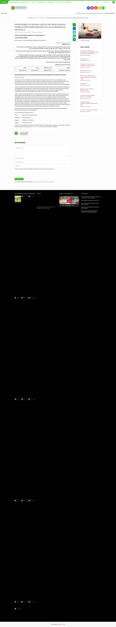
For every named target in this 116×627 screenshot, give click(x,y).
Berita (58, 2)
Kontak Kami (67, 2)
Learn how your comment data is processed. (43, 181)
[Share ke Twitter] (74, 32)
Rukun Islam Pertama (85, 70)
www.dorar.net (35, 126)
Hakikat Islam (83, 83)
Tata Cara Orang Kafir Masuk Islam (89, 110)
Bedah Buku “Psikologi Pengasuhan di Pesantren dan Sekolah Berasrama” (89, 211)
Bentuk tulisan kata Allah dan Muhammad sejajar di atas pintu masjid (88, 77)
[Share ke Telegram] (74, 39)
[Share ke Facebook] (74, 28)
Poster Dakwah (41, 2)
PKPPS (33, 2)
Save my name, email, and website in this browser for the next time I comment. (34, 169)
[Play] (60, 205)
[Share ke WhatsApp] (74, 35)
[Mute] (75, 205)
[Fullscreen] (77, 205)
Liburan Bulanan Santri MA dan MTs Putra (90, 200)
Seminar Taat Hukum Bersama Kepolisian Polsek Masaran (90, 207)
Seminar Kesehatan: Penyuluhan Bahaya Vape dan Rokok (90, 204)
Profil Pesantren (13, 2)
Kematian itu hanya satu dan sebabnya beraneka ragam (87, 64)
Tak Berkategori (42, 18)
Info (62, 2)
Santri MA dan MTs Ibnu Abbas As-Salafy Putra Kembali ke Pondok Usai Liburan (91, 197)
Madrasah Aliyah (25, 2)
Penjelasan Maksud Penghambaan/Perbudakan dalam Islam (89, 103)
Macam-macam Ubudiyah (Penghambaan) (87, 89)
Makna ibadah (83, 59)
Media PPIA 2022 (61, 624)
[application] (69, 201)
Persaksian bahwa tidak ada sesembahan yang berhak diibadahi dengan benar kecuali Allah (89, 52)
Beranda (4, 2)
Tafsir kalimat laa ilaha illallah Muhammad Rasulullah (87, 96)
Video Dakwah (50, 2)
